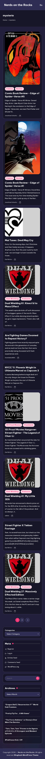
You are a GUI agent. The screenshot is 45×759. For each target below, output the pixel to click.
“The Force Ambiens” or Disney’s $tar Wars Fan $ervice (21, 721)
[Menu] (41, 5)
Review (19, 89)
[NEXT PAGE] (27, 620)
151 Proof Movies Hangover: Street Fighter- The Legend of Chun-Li (22, 432)
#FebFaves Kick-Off (13, 740)
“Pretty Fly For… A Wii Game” (17, 713)
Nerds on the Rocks (18, 5)
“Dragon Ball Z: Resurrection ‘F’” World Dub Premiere (21, 705)
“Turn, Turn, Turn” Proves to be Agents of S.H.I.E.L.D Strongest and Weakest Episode (21, 731)
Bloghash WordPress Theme (26, 755)
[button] (27, 620)
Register (11, 649)
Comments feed (14, 662)
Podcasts (26, 299)
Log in (10, 653)
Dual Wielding (12, 299)
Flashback (28, 425)
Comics (9, 89)
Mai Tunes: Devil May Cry (19, 240)
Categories (10, 630)
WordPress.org (13, 667)
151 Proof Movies (13, 425)
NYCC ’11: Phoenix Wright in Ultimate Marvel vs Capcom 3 (22, 369)
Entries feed (12, 658)
